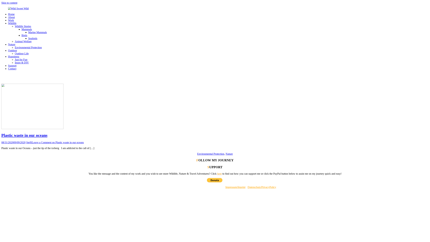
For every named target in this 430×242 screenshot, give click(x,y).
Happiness (13, 56)
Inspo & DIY (22, 62)
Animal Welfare (23, 41)
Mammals (27, 29)
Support (12, 65)
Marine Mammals (37, 32)
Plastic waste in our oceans (24, 135)
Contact (12, 68)
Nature (11, 44)
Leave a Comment (58, 142)
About (11, 17)
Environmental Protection (28, 47)
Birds (24, 35)
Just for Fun (21, 59)
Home (11, 14)
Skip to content (9, 2)
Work (11, 20)
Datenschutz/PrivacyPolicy (262, 187)
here (219, 173)
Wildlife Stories (23, 26)
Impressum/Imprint (235, 187)
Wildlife (12, 23)
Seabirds (32, 38)
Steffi (29, 142)
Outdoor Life (22, 53)
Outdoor (12, 50)
